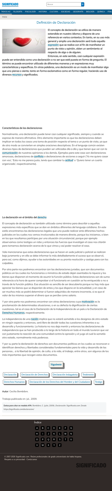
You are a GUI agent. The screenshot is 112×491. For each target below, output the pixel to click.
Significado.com (10, 4)
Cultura (54, 12)
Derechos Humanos (13, 312)
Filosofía (17, 12)
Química (101, 12)
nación (34, 318)
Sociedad (65, 12)
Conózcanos (32, 459)
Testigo (98, 382)
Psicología (30, 12)
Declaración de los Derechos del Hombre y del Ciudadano (60, 382)
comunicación (10, 152)
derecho (42, 217)
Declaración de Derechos (34, 374)
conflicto (39, 156)
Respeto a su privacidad (14, 459)
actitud (69, 160)
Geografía (78, 12)
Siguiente (56, 364)
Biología (90, 12)
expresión (53, 44)
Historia (43, 12)
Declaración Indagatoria (65, 374)
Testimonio (88, 374)
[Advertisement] (56, 101)
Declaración (10, 374)
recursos (17, 74)
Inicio (4, 16)
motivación (88, 301)
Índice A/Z (5, 12)
